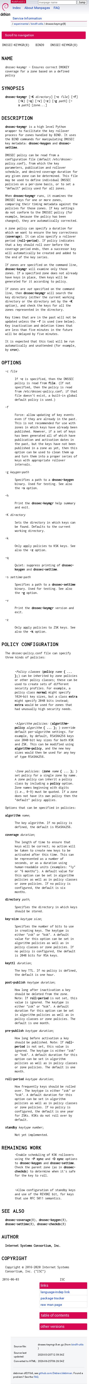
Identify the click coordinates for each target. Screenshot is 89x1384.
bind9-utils (37, 23)
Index (17, 8)
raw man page (51, 1305)
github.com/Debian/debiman (55, 1373)
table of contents (55, 1315)
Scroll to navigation (19, 35)
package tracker (52, 1298)
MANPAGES (18, 1)
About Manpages (37, 8)
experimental (21, 23)
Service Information (27, 18)
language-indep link (55, 1292)
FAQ (57, 8)
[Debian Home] (5, 8)
